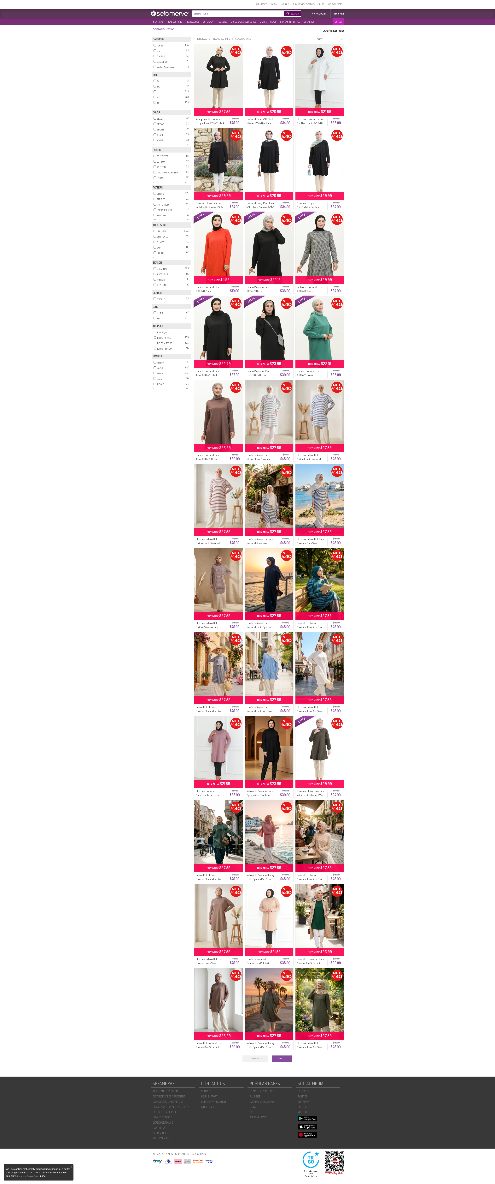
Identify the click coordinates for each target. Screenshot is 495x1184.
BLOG (321, 4)
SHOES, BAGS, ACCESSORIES (243, 21)
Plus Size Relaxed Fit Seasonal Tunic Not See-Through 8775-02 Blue (259, 711)
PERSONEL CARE (258, 1117)
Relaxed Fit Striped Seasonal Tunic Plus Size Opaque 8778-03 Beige (309, 879)
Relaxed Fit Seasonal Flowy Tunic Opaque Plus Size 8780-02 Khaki (260, 1047)
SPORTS (263, 21)
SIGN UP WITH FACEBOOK (304, 4)
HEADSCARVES (192, 21)
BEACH (273, 21)
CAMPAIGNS (159, 1127)
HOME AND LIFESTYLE (290, 21)
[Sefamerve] (170, 13)
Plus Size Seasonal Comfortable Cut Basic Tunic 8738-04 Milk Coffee (260, 963)
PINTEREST (304, 1107)
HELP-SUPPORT (335, 4)
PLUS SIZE (222, 21)
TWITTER (302, 1096)
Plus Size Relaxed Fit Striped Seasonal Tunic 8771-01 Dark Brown (208, 627)
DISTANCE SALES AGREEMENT (169, 1096)
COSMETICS (309, 21)
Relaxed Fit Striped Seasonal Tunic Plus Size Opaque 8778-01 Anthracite (210, 711)
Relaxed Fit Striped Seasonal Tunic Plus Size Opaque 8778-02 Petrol (309, 627)
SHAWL (253, 1107)
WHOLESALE (207, 1107)
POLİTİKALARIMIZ (162, 1138)
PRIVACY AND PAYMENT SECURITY (171, 1107)
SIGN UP (285, 4)
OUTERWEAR (208, 21)
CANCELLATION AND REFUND (168, 1101)
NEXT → (282, 1058)
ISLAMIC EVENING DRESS (262, 1091)
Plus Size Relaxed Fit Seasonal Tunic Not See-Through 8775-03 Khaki (309, 1047)
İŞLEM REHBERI (161, 1133)
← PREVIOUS (255, 1058)
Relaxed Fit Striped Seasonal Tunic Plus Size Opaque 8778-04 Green (208, 879)
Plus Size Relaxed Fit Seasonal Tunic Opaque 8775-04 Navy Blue (259, 627)
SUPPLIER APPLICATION (213, 1101)
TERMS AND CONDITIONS (166, 1091)
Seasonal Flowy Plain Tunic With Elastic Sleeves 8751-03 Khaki (311, 795)
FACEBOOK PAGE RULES (165, 1112)
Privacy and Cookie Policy (27, 1176)
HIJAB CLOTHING (174, 21)
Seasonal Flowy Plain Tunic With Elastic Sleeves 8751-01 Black (261, 207)
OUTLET (338, 21)
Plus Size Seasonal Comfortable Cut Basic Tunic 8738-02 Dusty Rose (209, 795)
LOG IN (274, 4)
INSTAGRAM (304, 1101)
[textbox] (234, 13)
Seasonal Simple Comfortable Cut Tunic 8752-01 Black (309, 207)
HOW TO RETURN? (162, 1117)
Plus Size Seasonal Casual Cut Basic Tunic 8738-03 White (310, 123)
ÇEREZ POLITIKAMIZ (163, 1122)
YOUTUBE (303, 1112)
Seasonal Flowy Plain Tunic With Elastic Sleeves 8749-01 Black (210, 207)
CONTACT (206, 1091)
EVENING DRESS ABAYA (262, 1101)
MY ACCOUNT (319, 13)
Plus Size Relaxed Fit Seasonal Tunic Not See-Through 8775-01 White (309, 711)
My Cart (339, 13)
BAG (251, 1112)
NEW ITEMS (158, 21)
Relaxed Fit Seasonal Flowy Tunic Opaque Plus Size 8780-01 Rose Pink (260, 879)
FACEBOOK (303, 1091)
